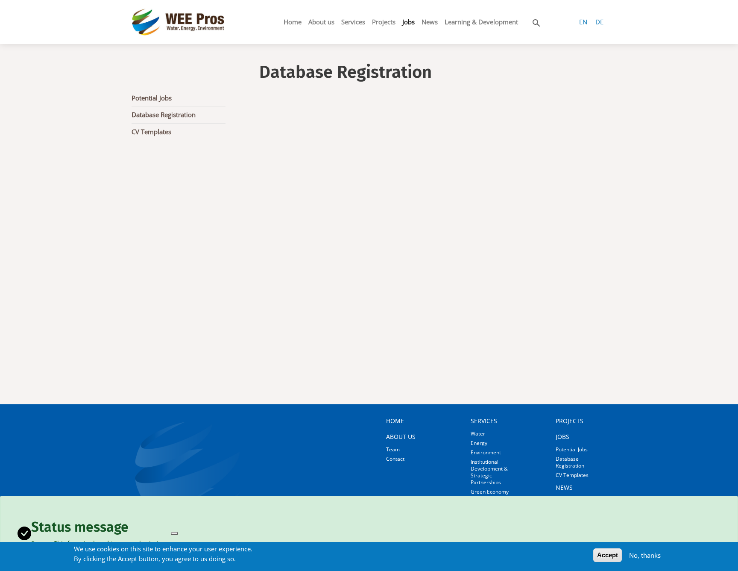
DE (599, 22)
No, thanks (645, 555)
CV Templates (151, 131)
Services (353, 22)
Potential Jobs (152, 98)
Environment (486, 452)
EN (583, 22)
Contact (395, 458)
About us (321, 22)
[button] (536, 21)
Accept (607, 555)
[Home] (178, 22)
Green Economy (490, 491)
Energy (479, 443)
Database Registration (164, 114)
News (430, 22)
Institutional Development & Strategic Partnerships (489, 472)
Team (393, 449)
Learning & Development (481, 22)
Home (293, 22)
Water (478, 433)
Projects (383, 22)
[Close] (174, 533)
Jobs (408, 22)
